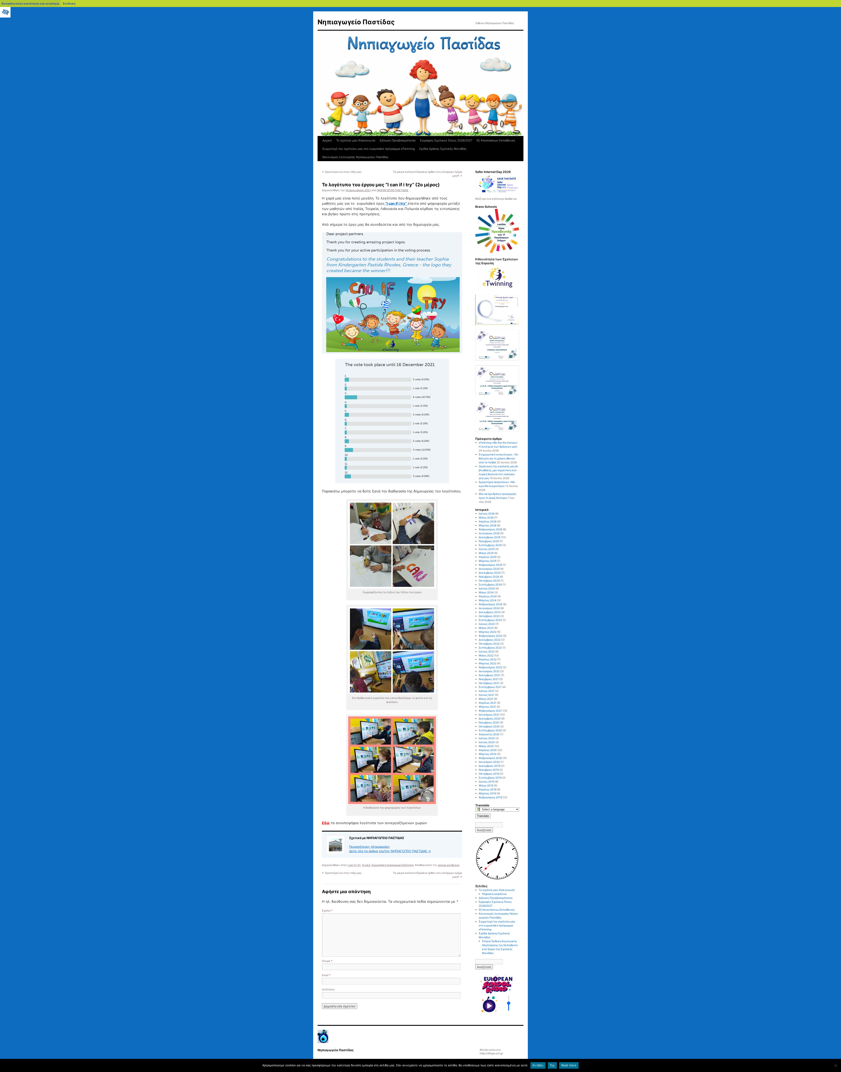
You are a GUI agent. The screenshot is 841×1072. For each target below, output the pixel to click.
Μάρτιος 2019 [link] (487, 793)
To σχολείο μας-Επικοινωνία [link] (355, 140)
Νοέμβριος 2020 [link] (489, 722)
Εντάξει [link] (538, 1065)
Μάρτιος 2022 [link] (487, 663)
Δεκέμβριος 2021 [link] (489, 675)
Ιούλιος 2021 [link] (486, 691)
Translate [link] (483, 816)
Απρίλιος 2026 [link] (487, 521)
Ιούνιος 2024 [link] (487, 588)
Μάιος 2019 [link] (486, 785)
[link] (5, 12)
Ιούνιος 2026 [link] (487, 513)
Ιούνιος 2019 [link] (486, 781)
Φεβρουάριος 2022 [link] (490, 667)
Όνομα (327, 961)
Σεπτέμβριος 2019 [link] (490, 777)
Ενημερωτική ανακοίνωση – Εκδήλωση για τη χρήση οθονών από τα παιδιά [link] (499, 458)
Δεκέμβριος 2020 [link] (490, 718)
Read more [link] (568, 1065)
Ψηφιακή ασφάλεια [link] (494, 894)
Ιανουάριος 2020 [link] (489, 761)
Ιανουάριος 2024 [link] (489, 608)
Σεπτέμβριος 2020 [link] (490, 730)
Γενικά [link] (366, 865)
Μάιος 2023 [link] (486, 627)
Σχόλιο (327, 910)
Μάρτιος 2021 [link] (487, 706)
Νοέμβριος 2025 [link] (489, 541)
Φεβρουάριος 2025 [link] (490, 564)
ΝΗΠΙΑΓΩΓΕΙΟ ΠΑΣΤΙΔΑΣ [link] (392, 190)
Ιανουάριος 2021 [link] (489, 714)
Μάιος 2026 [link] (486, 517)
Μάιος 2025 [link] (486, 553)
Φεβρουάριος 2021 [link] (490, 710)
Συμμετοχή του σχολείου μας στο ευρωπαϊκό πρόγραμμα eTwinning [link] (368, 148)
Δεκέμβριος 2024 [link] (490, 572)
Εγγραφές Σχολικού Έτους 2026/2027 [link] (446, 140)
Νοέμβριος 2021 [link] (489, 679)
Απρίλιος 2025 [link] (487, 557)
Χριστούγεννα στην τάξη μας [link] (341, 171)
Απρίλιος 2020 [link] (488, 750)
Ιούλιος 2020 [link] (487, 738)
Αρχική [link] (327, 140)
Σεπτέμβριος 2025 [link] (490, 545)
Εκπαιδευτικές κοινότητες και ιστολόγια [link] (30, 3)
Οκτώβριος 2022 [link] (489, 643)
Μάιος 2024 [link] (486, 592)
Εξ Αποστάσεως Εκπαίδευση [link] (496, 140)
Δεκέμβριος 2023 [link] (490, 612)
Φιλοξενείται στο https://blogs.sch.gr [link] (491, 1051)
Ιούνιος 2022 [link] (487, 651)
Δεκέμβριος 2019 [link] (489, 765)
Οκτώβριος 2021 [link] (489, 683)
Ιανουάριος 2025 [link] (489, 568)
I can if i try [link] (354, 865)
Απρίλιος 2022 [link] (487, 659)
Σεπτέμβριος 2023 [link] (490, 620)
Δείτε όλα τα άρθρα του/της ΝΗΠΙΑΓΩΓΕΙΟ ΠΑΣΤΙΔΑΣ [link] (390, 851)
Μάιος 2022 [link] (486, 655)
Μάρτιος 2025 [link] (487, 560)
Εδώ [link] (326, 823)
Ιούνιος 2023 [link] (487, 624)
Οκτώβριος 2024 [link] (489, 580)
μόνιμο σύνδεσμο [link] (448, 865)
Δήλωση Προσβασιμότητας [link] (398, 140)
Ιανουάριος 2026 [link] (489, 533)
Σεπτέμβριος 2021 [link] (490, 687)
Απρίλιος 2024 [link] (488, 596)
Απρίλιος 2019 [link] (487, 789)
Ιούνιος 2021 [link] (486, 694)
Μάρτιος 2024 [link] (487, 600)
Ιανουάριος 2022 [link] (489, 671)
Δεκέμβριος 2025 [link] (489, 537)
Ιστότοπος (328, 989)
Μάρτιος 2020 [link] (487, 754)
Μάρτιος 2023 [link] (487, 631)
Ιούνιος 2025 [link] (487, 549)
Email (326, 975)
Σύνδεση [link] (69, 3)
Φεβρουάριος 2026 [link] (490, 529)
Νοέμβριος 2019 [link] (489, 769)
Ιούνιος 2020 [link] (487, 742)
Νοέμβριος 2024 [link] (489, 576)
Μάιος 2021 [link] (486, 698)
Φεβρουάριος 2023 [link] (490, 635)
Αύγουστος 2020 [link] (489, 734)
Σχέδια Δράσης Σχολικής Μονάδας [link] (442, 148)
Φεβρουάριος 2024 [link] (490, 604)
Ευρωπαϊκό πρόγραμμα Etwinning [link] (392, 865)
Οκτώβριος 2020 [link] (489, 726)
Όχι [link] (552, 1065)
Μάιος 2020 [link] (486, 746)
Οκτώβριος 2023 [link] (489, 616)
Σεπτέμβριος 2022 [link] (490, 647)
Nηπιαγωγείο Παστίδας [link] (356, 22)
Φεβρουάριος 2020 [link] (490, 758)
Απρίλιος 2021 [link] (487, 702)
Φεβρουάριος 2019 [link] (490, 797)
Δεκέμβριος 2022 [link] (489, 639)
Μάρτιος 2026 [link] (487, 525)
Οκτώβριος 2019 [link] (489, 773)
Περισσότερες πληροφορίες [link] (369, 846)
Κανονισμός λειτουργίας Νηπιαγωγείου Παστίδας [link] (355, 157)
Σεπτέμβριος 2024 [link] (490, 584)
